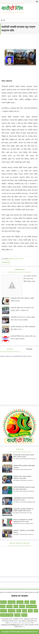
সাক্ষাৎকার (24, 615)
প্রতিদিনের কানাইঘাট (14, 259)
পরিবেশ (18, 611)
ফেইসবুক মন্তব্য (29, 349)
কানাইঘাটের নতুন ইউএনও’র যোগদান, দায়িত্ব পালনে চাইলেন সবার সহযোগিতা (23, 318)
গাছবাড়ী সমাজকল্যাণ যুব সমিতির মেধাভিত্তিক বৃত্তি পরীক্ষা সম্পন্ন (23, 328)
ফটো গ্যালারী (12, 611)
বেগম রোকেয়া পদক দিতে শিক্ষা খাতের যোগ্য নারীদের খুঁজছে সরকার (30, 279)
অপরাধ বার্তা (20, 602)
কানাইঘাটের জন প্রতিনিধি (7, 615)
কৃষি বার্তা (33, 602)
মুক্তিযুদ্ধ (22, 606)
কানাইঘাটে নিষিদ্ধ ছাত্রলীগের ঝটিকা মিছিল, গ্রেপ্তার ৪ (24, 466)
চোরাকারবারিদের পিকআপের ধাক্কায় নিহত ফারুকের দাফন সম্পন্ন (23, 499)
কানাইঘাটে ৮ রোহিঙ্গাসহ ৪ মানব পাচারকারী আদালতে (23, 531)
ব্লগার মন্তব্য (10, 349)
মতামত (26, 602)
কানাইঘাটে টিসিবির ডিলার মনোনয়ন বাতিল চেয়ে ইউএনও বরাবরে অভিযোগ (23, 337)
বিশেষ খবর (3, 602)
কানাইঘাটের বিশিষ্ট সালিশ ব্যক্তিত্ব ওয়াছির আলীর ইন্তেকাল (22, 299)
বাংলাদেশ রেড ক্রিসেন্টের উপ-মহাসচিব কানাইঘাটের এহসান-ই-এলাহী (22, 521)
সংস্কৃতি (3, 606)
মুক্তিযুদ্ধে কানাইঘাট (31, 606)
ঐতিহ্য (24, 611)
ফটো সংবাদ (3, 611)
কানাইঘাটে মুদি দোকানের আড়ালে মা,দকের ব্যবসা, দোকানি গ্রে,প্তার (23, 456)
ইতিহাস (30, 611)
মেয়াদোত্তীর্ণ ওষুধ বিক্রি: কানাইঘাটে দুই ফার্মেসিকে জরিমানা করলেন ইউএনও (23, 510)
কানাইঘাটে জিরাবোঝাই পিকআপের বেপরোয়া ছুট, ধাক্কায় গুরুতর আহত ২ (24, 488)
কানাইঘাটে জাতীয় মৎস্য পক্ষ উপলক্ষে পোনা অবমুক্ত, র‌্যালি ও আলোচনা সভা (22, 309)
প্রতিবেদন (9, 606)
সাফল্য (15, 606)
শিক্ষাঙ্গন (21, 259)
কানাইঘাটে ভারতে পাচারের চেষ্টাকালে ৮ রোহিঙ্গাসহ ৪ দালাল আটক (22, 477)
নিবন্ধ (35, 611)
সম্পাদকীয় (17, 615)
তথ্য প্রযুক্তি (11, 602)
